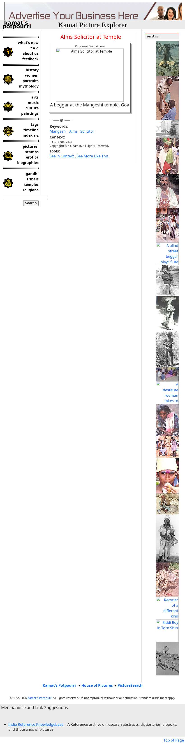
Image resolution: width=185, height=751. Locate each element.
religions (31, 189)
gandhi (32, 173)
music (33, 102)
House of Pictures (97, 685)
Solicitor (87, 131)
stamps (32, 151)
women (32, 75)
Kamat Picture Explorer (92, 25)
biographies (28, 162)
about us (31, 53)
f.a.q (34, 48)
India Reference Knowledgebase (35, 724)
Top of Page (174, 740)
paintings (30, 113)
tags (35, 124)
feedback (30, 58)
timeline (31, 129)
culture (32, 108)
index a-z (31, 135)
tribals (33, 179)
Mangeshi (58, 131)
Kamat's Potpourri (59, 685)
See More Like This (93, 156)
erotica (32, 157)
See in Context (62, 156)
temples (31, 184)
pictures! (31, 146)
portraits (31, 80)
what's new (28, 42)
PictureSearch (130, 685)
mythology (29, 86)
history (32, 69)
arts (35, 97)
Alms (73, 131)
